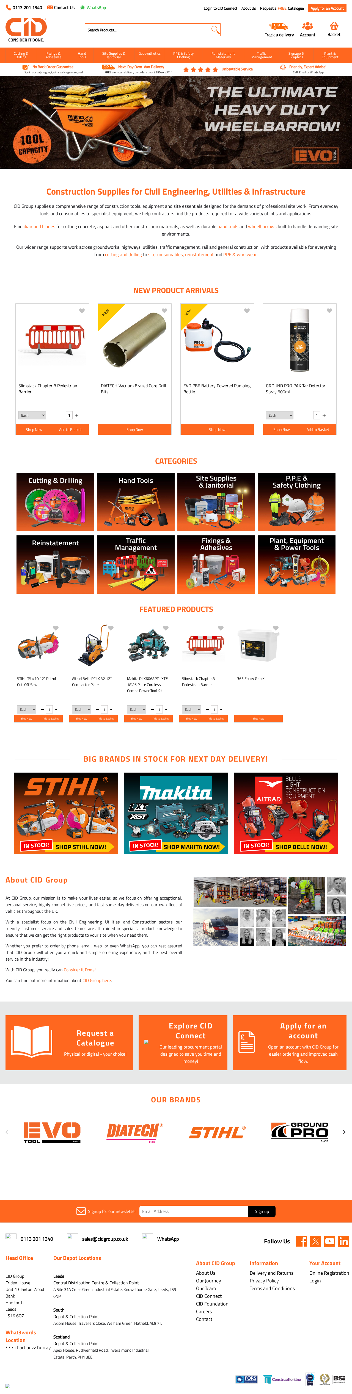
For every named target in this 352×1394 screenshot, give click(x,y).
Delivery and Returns (271, 1273)
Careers (204, 1311)
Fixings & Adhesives (53, 55)
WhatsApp (96, 7)
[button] (215, 30)
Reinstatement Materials (223, 55)
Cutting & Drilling (21, 55)
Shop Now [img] (34, 429)
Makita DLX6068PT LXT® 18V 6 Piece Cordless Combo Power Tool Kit (147, 684)
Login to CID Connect (220, 8)
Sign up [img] (262, 1211)
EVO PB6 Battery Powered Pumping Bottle (217, 388)
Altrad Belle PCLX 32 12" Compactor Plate (92, 681)
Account (307, 34)
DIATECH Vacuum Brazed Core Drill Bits (133, 388)
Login (315, 1280)
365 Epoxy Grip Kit (252, 678)
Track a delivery (279, 34)
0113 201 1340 (27, 7)
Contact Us (64, 7)
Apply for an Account (327, 8)
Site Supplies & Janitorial (113, 55)
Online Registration (329, 1273)
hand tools (228, 226)
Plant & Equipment (330, 55)
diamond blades (39, 226)
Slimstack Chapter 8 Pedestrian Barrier (47, 388)
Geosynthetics (150, 53)
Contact (204, 1319)
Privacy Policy (264, 1280)
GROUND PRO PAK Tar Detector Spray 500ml (295, 388)
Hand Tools (82, 55)
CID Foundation (212, 1303)
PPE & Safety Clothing (183, 55)
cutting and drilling (123, 254)
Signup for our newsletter (112, 1211)
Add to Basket (70, 429)
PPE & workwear (240, 254)
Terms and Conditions (272, 1288)
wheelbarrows (262, 226)
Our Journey (208, 1280)
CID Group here (96, 980)
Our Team (206, 1288)
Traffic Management (261, 55)
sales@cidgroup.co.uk (105, 1239)
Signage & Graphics (296, 55)
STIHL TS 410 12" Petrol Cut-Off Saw (36, 681)
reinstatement (199, 254)
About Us (248, 8)
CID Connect (209, 1296)
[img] (301, 1241)
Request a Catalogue (282, 8)
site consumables (165, 254)
